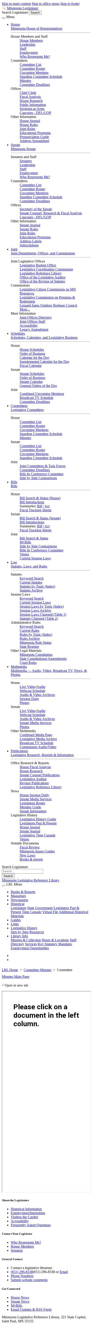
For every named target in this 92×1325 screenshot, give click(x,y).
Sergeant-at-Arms (32, 109)
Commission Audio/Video (38, 747)
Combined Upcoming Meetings (42, 394)
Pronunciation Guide (34, 137)
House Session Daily (34, 795)
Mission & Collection (26, 940)
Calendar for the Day (34, 357)
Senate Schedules (32, 374)
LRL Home (10, 970)
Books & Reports (23, 892)
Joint (14, 249)
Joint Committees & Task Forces (42, 466)
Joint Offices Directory (36, 317)
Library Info (19, 936)
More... (25, 309)
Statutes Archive (31, 590)
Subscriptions (29, 245)
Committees (19, 406)
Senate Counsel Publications (40, 775)
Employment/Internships (28, 1213)
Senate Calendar (31, 382)
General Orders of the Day (38, 386)
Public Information (33, 105)
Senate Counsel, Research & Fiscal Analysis (51, 213)
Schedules (18, 333)
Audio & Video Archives (37, 695)
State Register (29, 646)
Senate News (20, 1301)
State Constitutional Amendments (43, 658)
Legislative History (24, 928)
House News (20, 1297)
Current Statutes (31, 582)
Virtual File (50, 912)
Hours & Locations (55, 940)
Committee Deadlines (35, 85)
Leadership (27, 44)
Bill (39, 506)
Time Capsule (31, 912)
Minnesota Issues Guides (37, 851)
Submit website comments (29, 1280)
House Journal (30, 121)
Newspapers (19, 900)
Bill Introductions (32, 502)
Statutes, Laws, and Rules (29, 566)
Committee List (30, 64)
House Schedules (32, 349)
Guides (16, 920)
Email (64, 1272)
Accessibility (29, 325)
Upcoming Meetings (34, 72)
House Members (31, 40)
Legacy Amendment (34, 329)
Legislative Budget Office (38, 265)
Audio (40, 687)
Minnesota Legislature (22, 8)
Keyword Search (32, 578)
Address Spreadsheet (34, 141)
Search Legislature (15, 12)
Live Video (28, 687)
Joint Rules (27, 129)
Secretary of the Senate (36, 209)
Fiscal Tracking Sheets (35, 510)
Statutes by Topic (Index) (37, 586)
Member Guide (30, 807)
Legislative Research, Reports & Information (42, 755)
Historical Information (26, 1209)
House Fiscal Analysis (35, 767)
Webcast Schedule (32, 691)
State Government (40, 908)
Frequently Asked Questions (31, 1225)
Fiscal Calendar (31, 365)
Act (47, 506)
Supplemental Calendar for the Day (44, 361)
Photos (24, 703)
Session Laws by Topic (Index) (42, 606)
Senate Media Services (36, 723)
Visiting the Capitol (24, 1217)
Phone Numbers (22, 1276)
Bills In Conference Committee (41, 474)
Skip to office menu (45, 4)
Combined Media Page (36, 735)
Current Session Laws (35, 558)
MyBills (25, 542)
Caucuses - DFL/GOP (35, 113)
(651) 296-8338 (22, 1272)
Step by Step (20, 932)
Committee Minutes (37, 970)
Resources (36, 932)
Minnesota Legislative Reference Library (30, 880)
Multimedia (19, 667)
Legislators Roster (32, 803)
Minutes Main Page (15, 976)
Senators (26, 161)
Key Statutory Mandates (55, 944)
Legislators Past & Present (38, 823)
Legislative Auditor (33, 779)
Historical (17, 904)
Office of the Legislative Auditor (42, 277)
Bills (14, 482)
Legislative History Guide (38, 819)
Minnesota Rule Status (35, 642)
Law (14, 562)
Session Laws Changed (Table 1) (43, 614)
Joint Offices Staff (32, 321)
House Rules (29, 125)
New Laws (27, 855)
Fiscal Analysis (30, 97)
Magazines (18, 896)
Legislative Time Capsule (37, 835)
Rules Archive (30, 638)
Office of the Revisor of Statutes (42, 281)
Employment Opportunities (30, 948)
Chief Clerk (28, 93)
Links (15, 924)
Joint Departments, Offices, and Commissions (43, 253)
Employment (29, 52)
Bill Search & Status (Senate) (40, 518)
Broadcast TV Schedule (36, 398)
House (15, 24)
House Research (31, 101)
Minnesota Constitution (36, 654)
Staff (23, 48)
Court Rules (28, 663)
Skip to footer (69, 4)
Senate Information (33, 811)
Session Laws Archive (35, 610)
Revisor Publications (34, 783)
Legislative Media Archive (38, 739)
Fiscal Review (30, 847)
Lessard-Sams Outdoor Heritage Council (48, 305)
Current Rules (29, 630)
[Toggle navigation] (3, 18)
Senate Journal (30, 225)
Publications (19, 751)
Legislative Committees (27, 410)
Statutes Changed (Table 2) (39, 618)
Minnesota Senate (23, 149)
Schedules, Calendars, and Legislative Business (44, 337)
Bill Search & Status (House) (40, 498)
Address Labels (31, 241)
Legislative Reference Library (41, 273)
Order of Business (32, 353)
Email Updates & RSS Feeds (31, 1309)
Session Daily (29, 699)
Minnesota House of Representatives (36, 28)
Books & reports (31, 859)
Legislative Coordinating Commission (46, 269)
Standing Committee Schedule (41, 76)
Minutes (25, 81)
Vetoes (24, 554)
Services (31, 944)
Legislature (18, 908)
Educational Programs (35, 133)
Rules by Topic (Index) (36, 634)
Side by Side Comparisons (38, 478)
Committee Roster (32, 68)
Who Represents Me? (35, 56)
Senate (15, 145)
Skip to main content (16, 4)
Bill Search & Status (34, 538)
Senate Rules (29, 229)
